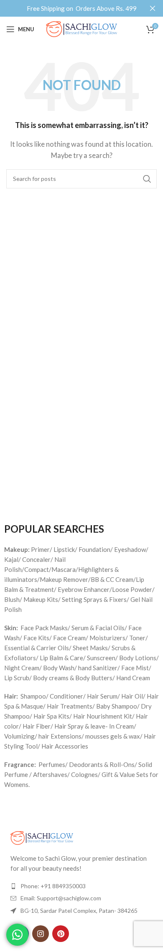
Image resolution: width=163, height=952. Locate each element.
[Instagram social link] (40, 933)
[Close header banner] (152, 8)
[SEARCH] (147, 178)
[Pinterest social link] (60, 933)
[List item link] (81, 886)
